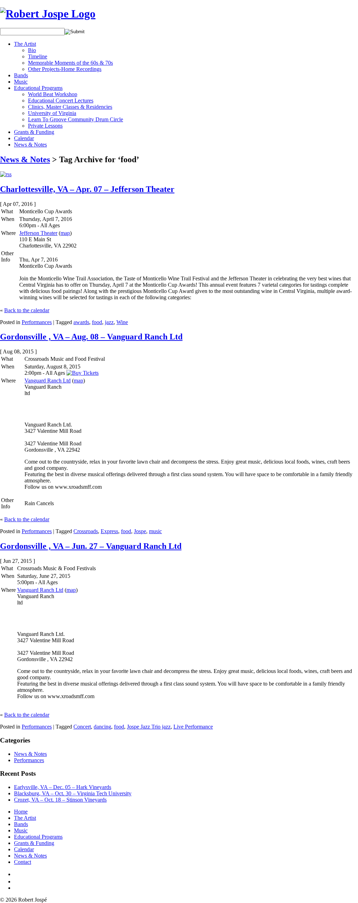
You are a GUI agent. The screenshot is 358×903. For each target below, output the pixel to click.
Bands (21, 75)
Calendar (24, 138)
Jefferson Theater (38, 233)
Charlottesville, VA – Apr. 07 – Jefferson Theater (87, 189)
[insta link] (16, 888)
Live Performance (193, 727)
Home (21, 812)
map (65, 233)
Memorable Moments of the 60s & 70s (70, 63)
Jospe (140, 531)
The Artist (25, 44)
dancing (102, 727)
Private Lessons (45, 126)
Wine (122, 322)
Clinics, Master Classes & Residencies (70, 107)
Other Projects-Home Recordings (64, 69)
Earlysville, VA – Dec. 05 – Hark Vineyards (62, 787)
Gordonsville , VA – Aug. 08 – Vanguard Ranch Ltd (91, 336)
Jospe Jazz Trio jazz (149, 727)
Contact (22, 862)
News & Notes (30, 145)
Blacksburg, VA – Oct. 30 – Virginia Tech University (72, 793)
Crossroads (85, 531)
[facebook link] (15, 874)
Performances (37, 322)
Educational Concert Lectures (60, 100)
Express (109, 531)
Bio (32, 50)
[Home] (47, 13)
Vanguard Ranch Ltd (47, 381)
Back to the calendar (26, 310)
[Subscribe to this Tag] (6, 174)
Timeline (37, 56)
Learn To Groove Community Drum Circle (75, 119)
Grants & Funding (34, 132)
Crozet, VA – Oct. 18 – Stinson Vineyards (60, 800)
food (97, 322)
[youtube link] (16, 881)
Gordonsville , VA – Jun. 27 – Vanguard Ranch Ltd (90, 546)
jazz (109, 322)
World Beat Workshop (52, 94)
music (155, 531)
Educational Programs (38, 88)
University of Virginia (52, 113)
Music (21, 82)
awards (81, 322)
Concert (82, 727)
